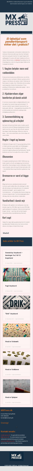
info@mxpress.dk (5, 435)
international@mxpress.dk (7, 441)
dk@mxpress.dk (5, 437)
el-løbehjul (17, 60)
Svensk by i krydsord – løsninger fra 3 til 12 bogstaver (14, 255)
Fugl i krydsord (11, 286)
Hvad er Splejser (11, 397)
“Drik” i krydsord (11, 314)
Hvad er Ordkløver (12, 369)
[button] (16, 32)
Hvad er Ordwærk (11, 342)
